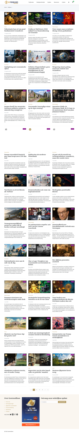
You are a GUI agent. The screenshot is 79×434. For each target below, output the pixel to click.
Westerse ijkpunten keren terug (61, 371)
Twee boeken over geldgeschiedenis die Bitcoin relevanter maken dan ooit (62, 299)
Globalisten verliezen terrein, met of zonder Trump (14, 371)
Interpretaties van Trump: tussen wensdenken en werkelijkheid (61, 335)
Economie (30, 26)
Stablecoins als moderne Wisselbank (37, 155)
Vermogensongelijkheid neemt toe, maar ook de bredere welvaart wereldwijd (14, 225)
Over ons (8, 401)
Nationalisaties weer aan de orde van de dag (14, 262)
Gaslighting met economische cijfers (15, 68)
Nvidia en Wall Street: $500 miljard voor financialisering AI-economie (38, 30)
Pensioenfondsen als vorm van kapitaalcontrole (39, 191)
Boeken (49, 2)
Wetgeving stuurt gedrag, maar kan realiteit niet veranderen (61, 68)
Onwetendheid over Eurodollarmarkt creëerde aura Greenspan (63, 226)
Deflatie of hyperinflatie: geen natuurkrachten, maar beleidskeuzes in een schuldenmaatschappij (39, 69)
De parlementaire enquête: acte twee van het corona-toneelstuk (39, 226)
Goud (5, 26)
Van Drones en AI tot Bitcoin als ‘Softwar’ (14, 191)
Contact (7, 411)
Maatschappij (55, 26)
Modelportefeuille (41, 2)
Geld (29, 64)
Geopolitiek (6, 152)
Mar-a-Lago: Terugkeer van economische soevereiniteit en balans (39, 262)
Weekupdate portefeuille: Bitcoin (61, 191)
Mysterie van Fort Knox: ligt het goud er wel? (14, 335)
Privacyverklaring (10, 407)
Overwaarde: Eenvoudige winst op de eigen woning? (39, 107)
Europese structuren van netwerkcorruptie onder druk (14, 298)
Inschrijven (62, 402)
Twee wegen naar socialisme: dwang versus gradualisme (62, 30)
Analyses (9, 7)
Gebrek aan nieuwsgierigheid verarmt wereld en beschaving (39, 334)
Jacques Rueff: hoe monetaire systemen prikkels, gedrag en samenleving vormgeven (15, 108)
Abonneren (56, 2)
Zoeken (63, 2)
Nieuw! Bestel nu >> (31, 424)
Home (5, 7)
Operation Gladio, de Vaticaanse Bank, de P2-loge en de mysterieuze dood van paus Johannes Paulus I (63, 109)
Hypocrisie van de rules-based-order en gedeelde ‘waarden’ (39, 371)
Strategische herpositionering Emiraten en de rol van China (39, 298)
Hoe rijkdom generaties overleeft (60, 261)
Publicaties (31, 2)
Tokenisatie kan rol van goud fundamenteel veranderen (14, 30)
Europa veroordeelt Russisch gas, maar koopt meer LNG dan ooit (15, 156)
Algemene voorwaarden (11, 405)
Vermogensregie (9, 403)
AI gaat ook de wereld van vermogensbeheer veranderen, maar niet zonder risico (63, 156)
